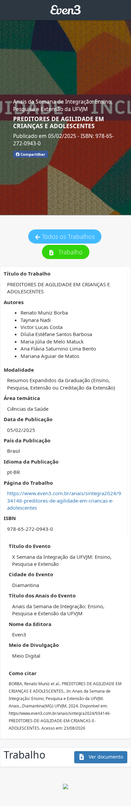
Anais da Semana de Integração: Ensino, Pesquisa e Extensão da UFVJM (63, 105)
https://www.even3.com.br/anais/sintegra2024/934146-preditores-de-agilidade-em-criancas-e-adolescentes (64, 500)
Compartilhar (32, 154)
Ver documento (105, 757)
